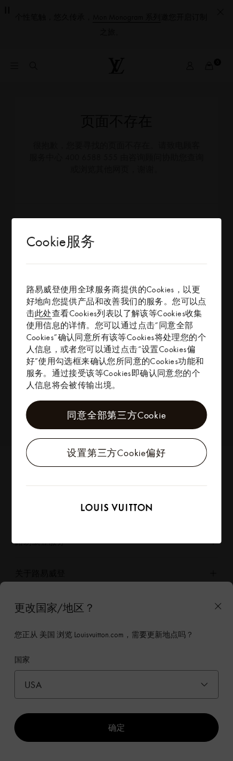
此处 (43, 313)
